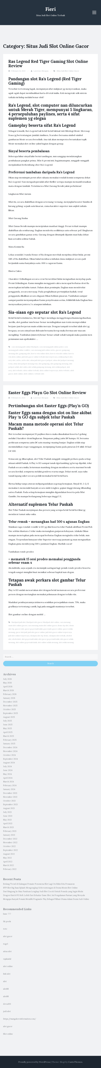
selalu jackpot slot (65, 357)
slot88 (6, 989)
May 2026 (7, 683)
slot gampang (44, 364)
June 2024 (7, 770)
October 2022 (9, 846)
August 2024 (9, 762)
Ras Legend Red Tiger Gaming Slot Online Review (48, 63)
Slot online (8, 1034)
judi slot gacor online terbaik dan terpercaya (39, 357)
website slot (39, 374)
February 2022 (9, 869)
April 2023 (7, 823)
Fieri (50, 9)
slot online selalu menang (48, 642)
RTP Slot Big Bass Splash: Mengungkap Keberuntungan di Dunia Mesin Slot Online (40, 888)
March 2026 (8, 690)
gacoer (58, 350)
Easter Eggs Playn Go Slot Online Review (47, 392)
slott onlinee (29, 374)
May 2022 (7, 858)
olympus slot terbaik (57, 636)
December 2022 (10, 839)
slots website (64, 370)
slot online (8, 966)
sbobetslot (16, 639)
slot (5, 981)
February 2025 (10, 740)
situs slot (7, 951)
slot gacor (7, 936)
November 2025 (10, 705)
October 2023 (9, 801)
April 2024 (7, 778)
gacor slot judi (21, 632)
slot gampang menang (59, 364)
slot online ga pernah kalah (26, 642)
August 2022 (9, 854)
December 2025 (10, 702)
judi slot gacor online (36, 632)
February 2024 (9, 785)
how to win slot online (59, 353)
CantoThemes (75, 1062)
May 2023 (7, 820)
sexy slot (12, 360)
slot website (17, 370)
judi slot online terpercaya (18, 636)
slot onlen (23, 367)
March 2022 (8, 865)
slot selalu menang (66, 642)
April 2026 (7, 686)
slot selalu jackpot (59, 367)
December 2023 (10, 793)
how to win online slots (40, 353)
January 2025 (9, 743)
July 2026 (7, 679)
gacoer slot (19, 629)
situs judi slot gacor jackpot (41, 360)
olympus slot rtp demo (39, 636)
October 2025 (9, 709)
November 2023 (10, 797)
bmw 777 (7, 914)
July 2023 (7, 812)
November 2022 (10, 842)
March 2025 (8, 736)
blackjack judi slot (19, 622)
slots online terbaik (31, 370)
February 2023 (9, 831)
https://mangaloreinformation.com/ (19, 1019)
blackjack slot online (51, 622)
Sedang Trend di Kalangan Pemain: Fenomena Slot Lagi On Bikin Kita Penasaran (39, 884)
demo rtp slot (63, 625)
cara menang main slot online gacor (42, 625)
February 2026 (9, 694)
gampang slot (24, 353)
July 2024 (7, 766)
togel (5, 944)
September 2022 (10, 850)
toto (5, 929)
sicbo (18, 360)
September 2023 (10, 804)
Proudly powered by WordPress (34, 1062)
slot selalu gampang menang (39, 367)
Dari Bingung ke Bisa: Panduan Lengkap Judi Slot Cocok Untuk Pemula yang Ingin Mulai (43, 891)
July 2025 (7, 721)
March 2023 (8, 827)
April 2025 (7, 732)
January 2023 (9, 835)
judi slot (7, 1011)
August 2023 (9, 808)
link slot (6, 974)
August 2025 (9, 717)
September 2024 (10, 759)
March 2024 (8, 781)
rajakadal (7, 959)
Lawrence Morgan (41, 71)
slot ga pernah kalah (30, 639)
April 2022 (7, 861)
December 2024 (10, 747)
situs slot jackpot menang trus (25, 364)
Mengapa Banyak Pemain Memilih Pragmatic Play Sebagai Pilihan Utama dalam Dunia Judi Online (46, 899)
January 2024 (9, 789)
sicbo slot (25, 360)
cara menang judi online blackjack (25, 347)
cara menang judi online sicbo (43, 350)
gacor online (57, 629)
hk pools (7, 921)
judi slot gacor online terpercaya (59, 632)
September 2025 (10, 713)
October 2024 (9, 755)
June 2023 (7, 816)
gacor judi (47, 629)
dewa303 (7, 1004)
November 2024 (10, 751)
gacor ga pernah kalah (34, 629)
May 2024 (7, 774)
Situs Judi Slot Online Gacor (68, 71)
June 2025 (7, 724)
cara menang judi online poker (51, 347)
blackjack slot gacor (34, 622)
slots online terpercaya (49, 370)
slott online (18, 374)
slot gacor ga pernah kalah (48, 639)
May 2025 (7, 728)
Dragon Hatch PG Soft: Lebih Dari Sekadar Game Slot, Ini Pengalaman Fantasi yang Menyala (44, 895)
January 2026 (9, 698)
